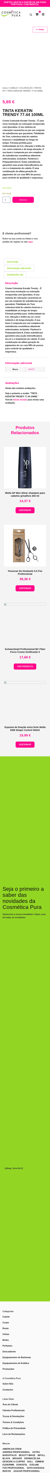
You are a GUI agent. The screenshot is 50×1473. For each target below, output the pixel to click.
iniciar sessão (20, 400)
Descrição (12, 261)
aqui (30, 242)
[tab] (12, 262)
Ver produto (25, 666)
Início (5, 88)
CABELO (13, 88)
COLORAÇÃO (26, 88)
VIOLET (31, 369)
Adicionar (23, 200)
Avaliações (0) (15, 274)
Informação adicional (19, 268)
